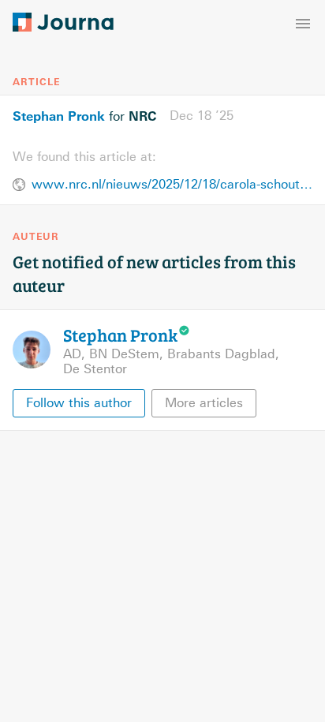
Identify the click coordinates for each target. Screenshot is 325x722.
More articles (204, 402)
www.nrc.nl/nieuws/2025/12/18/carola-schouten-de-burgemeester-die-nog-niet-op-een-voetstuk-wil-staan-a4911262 (172, 184)
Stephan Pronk (59, 116)
